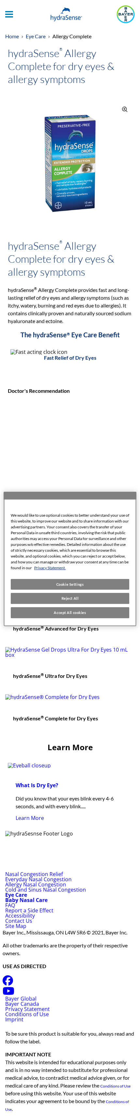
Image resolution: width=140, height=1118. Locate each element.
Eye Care (36, 36)
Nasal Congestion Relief (34, 874)
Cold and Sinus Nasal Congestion (45, 889)
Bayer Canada (22, 1003)
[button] (125, 109)
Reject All (70, 598)
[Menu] (9, 14)
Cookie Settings (70, 584)
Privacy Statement (28, 1009)
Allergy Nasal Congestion (35, 884)
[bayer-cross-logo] (126, 14)
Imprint (14, 1019)
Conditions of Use (27, 1014)
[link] (70, 795)
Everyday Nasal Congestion (38, 879)
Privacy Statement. (50, 567)
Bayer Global (21, 998)
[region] (70, 559)
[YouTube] (8, 992)
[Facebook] (8, 982)
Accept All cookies (70, 612)
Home (12, 36)
